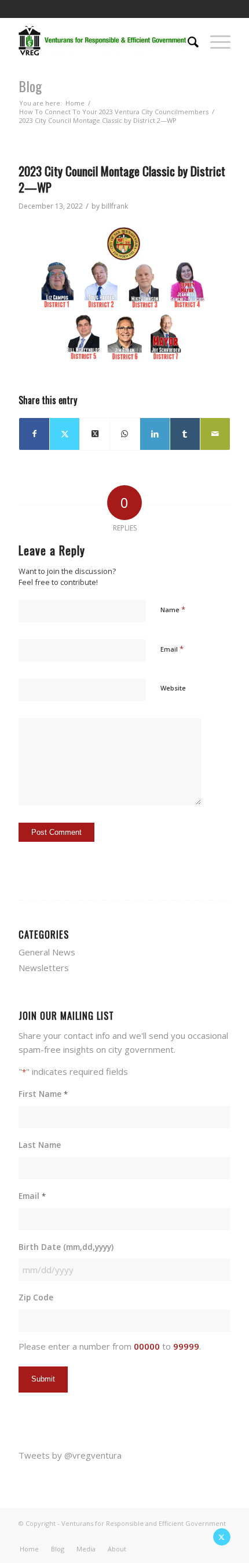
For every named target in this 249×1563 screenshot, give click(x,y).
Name (172, 609)
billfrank (114, 206)
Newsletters (44, 967)
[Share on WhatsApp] (125, 434)
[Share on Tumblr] (185, 434)
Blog (30, 85)
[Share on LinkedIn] (155, 434)
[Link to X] (221, 1537)
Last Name (40, 1144)
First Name (43, 1093)
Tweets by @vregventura (70, 1455)
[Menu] (214, 40)
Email (172, 649)
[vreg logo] (103, 40)
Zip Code (36, 1297)
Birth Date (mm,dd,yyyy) (66, 1246)
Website (173, 688)
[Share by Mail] (215, 434)
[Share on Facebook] (34, 434)
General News (47, 952)
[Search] (187, 40)
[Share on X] (64, 434)
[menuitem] (187, 40)
